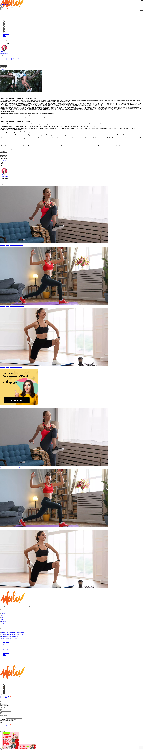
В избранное (3, 67)
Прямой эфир (5, 649)
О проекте (5, 662)
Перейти (2, 69)
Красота (29, 4)
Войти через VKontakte (4, 697)
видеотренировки (31, 1)
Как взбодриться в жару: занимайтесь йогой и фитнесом (13, 59)
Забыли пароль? (3, 704)
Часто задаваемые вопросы (8, 663)
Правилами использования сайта (40, 729)
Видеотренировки (6, 9)
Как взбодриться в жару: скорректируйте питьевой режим (14, 180)
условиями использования (11, 716)
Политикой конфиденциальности (53, 729)
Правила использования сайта (8, 659)
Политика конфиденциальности (9, 660)
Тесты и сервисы (6, 650)
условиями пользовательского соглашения (14, 718)
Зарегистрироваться (4, 720)
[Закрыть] (1, 749)
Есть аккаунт (11, 720)
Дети (4, 643)
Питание (29, 3)
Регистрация (6, 705)
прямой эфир (30, 8)
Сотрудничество (6, 34)
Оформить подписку (4, 4)
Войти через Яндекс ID (5, 696)
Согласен (2, 731)
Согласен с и (16, 716)
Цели (4, 19)
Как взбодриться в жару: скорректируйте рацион (12, 58)
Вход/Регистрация (6, 8)
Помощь (4, 35)
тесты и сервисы (31, 7)
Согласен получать (10, 719)
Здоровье (29, 5)
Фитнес (29, 2)
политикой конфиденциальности (23, 716)
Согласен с (12, 718)
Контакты (4, 36)
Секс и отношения (31, 6)
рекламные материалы (7, 661)
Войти (2, 705)
